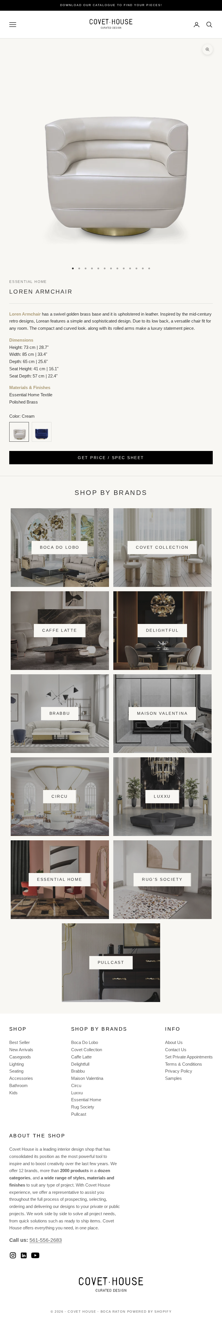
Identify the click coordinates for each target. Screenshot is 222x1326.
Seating (16, 1071)
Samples (173, 1078)
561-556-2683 (45, 1240)
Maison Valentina (162, 713)
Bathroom (18, 1085)
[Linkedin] (24, 1255)
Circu (59, 796)
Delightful (162, 630)
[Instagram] (12, 1255)
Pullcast (111, 962)
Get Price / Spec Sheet (111, 457)
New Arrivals (21, 1049)
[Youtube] (35, 1255)
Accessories (21, 1078)
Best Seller (19, 1042)
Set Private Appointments (189, 1056)
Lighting (16, 1064)
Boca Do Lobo (59, 547)
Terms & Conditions (183, 1064)
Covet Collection (162, 547)
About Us (174, 1042)
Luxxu (162, 796)
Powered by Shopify (149, 1311)
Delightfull (80, 1064)
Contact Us (175, 1049)
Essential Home (28, 282)
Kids (13, 1092)
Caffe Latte (59, 630)
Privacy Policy (178, 1071)
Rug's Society (162, 879)
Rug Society (82, 1106)
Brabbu (59, 713)
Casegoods (20, 1056)
